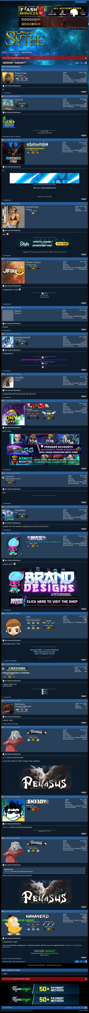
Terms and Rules (83, 1010)
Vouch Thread (44, 196)
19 (86, 378)
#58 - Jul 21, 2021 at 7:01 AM (11, 838)
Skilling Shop (44, 297)
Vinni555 (19, 377)
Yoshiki (10, 660)
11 (86, 311)
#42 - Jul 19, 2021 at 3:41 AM (11, 96)
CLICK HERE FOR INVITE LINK (45, 184)
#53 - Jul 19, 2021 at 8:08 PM (11, 613)
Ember (12, 723)
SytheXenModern (7, 1007)
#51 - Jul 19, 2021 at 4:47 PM (11, 507)
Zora (4, 93)
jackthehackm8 (22, 337)
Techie (9, 958)
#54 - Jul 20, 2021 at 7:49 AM (11, 664)
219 (86, 74)
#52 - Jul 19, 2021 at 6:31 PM (11, 533)
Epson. (18, 311)
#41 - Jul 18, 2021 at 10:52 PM (12, 70)
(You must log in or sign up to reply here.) (13, 961)
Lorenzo (9, 476)
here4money (32, 207)
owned (4, 958)
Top (82, 1007)
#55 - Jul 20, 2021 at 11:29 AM (11, 700)
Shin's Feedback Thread (44, 654)
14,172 (85, 617)
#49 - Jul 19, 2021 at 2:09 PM (11, 401)
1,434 (85, 100)
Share (83, 92)
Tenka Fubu (21, 73)
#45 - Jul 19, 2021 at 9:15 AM (11, 259)
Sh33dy (5, 723)
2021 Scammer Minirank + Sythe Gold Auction (44, 965)
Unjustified (20, 510)
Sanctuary (20, 704)
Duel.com (63, 252)
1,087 (85, 668)
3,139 (85, 477)
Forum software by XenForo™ (17, 1010)
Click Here (84, 78)
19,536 (85, 405)
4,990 (85, 705)
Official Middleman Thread (44, 652)
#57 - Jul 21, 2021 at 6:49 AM (11, 797)
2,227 (85, 537)
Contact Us (69, 1007)
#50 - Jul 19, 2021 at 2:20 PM (11, 473)
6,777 (85, 731)
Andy (15, 958)
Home (78, 1007)
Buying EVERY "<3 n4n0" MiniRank (44, 650)
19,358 (85, 915)
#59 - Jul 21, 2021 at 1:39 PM (11, 911)
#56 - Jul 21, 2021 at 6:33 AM (11, 727)
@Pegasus (6, 827)
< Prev (77, 63)
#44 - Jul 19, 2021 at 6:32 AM (11, 203)
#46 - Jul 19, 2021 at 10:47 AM (11, 307)
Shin (28, 617)
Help (74, 1007)
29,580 (85, 801)
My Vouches (44, 295)
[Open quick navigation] (86, 52)
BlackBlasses (6, 136)
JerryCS (19, 99)
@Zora (4, 757)
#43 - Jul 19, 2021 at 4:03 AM (11, 140)
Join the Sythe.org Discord (33, 619)
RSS (85, 1008)
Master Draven (33, 262)
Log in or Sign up (81, 1)
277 (86, 263)
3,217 (85, 338)
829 (86, 208)
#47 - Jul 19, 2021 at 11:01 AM (11, 334)
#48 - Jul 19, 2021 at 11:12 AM (11, 374)
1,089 (85, 511)
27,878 (85, 144)
